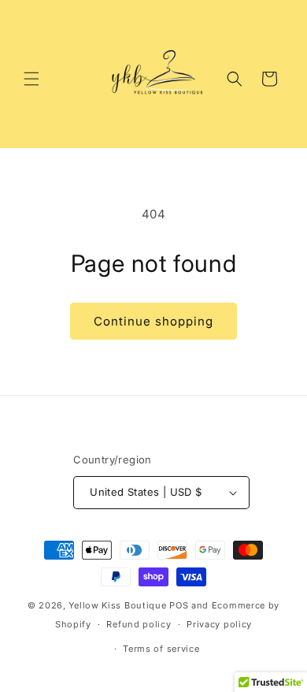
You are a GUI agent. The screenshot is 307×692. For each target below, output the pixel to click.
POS (178, 605)
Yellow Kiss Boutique (117, 605)
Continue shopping (153, 321)
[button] (31, 78)
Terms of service (161, 648)
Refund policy (138, 624)
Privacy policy (219, 624)
